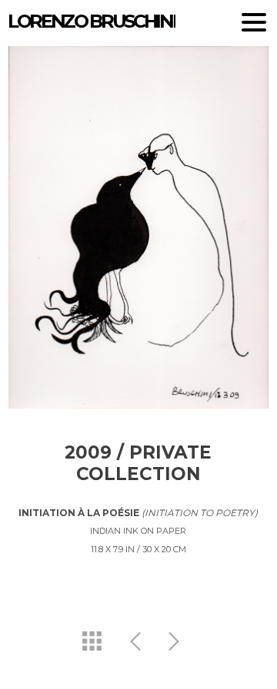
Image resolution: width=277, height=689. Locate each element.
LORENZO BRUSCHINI (91, 21)
